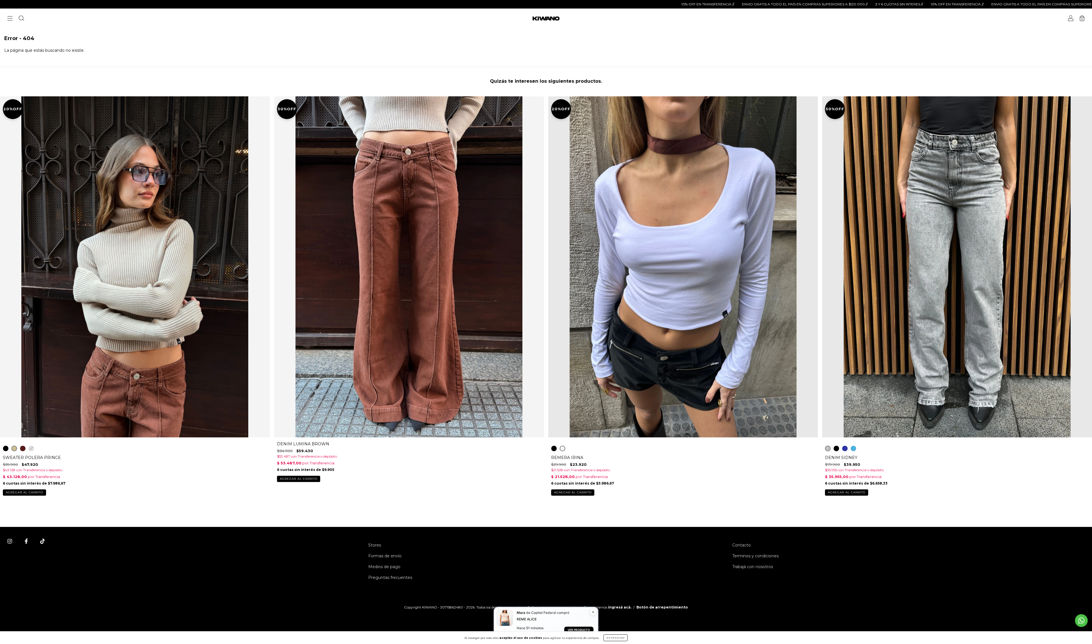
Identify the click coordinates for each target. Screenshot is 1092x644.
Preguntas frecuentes (390, 577)
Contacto (741, 545)
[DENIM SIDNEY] (828, 448)
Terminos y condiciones (755, 555)
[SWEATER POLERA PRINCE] (6, 448)
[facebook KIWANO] (27, 541)
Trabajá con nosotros (752, 566)
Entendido (615, 637)
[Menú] (10, 19)
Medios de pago (384, 566)
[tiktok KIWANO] (42, 541)
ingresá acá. (619, 607)
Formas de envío (385, 555)
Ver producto (579, 629)
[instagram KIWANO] (10, 541)
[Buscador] (21, 19)
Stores (374, 545)
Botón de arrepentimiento (662, 607)
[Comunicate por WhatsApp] (1081, 620)
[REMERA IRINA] (554, 448)
